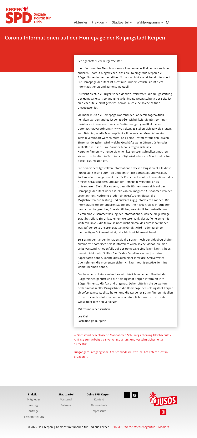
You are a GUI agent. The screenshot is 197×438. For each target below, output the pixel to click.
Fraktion (98, 22)
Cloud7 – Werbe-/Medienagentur (134, 427)
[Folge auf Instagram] (135, 395)
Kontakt (99, 399)
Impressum (99, 411)
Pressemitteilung (33, 417)
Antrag (33, 405)
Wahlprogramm (148, 22)
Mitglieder (33, 399)
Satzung (66, 405)
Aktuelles (81, 22)
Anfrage (33, 411)
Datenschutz (99, 405)
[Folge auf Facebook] (127, 395)
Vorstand (66, 399)
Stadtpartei (120, 22)
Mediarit (163, 427)
